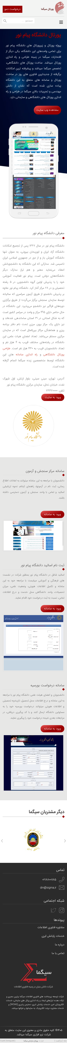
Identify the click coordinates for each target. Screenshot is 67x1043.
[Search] (5, 22)
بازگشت (59, 1040)
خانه (65, 1040)
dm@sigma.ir (48, 887)
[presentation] (65, 841)
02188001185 (49, 879)
